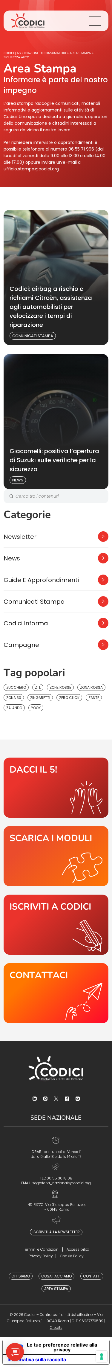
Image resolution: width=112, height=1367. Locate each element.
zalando (14, 707)
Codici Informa (26, 623)
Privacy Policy (41, 1256)
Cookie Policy (72, 1256)
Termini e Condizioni (41, 1249)
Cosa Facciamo (56, 1276)
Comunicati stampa (32, 336)
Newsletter (20, 536)
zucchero (16, 687)
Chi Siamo (20, 1276)
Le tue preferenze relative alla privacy (62, 1347)
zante (93, 697)
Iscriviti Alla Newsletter (56, 1231)
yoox (36, 707)
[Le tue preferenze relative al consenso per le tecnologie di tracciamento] (101, 1356)
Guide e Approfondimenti (41, 580)
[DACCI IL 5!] (56, 788)
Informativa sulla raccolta (36, 1359)
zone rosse (60, 687)
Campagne (21, 645)
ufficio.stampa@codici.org (31, 169)
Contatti (92, 1276)
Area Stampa (56, 1288)
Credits (56, 1327)
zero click (69, 697)
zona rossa (91, 687)
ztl (38, 687)
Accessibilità (78, 1249)
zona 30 (13, 697)
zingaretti (40, 697)
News (17, 480)
